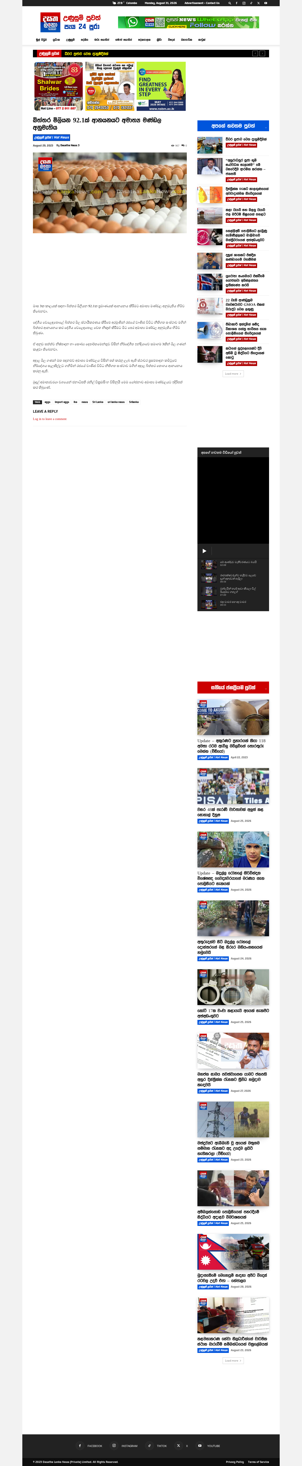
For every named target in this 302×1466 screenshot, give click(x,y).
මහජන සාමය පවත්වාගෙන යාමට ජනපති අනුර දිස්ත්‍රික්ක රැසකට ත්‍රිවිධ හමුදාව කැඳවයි (232, 1079)
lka (75, 402)
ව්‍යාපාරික (186, 39)
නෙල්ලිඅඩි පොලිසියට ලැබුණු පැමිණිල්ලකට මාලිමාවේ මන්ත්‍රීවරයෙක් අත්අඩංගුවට (246, 235)
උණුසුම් (70, 39)
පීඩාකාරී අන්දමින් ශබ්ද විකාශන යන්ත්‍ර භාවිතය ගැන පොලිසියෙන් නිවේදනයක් (246, 328)
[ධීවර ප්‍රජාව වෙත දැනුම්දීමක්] (209, 145)
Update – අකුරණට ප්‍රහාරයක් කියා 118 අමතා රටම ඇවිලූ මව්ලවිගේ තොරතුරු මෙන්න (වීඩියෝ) (231, 746)
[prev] (255, 53)
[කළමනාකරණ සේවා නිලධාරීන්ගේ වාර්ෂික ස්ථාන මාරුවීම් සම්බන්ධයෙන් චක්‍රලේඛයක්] (233, 1315)
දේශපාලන (144, 39)
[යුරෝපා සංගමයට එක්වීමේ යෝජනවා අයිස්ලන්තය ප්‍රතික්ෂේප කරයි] (209, 282)
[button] (230, 3)
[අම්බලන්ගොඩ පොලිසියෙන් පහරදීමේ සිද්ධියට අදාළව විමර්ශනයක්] (233, 1188)
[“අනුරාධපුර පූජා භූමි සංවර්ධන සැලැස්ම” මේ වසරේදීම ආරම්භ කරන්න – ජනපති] (209, 166)
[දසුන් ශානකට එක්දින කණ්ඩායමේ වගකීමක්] (209, 261)
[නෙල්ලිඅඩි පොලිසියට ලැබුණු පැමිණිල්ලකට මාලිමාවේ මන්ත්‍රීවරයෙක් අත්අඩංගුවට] (209, 237)
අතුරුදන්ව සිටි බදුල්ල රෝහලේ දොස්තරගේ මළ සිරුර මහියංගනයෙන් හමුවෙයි (229, 947)
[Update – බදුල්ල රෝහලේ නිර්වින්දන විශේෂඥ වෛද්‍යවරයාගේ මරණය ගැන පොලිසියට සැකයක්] (233, 849)
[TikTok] (251, 3)
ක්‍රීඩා (159, 39)
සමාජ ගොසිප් (123, 39)
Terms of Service (258, 1462)
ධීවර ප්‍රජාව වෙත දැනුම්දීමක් (86, 54)
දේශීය (84, 39)
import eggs (62, 402)
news (85, 402)
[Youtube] (265, 3)
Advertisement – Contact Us (202, 3)
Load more (231, 374)
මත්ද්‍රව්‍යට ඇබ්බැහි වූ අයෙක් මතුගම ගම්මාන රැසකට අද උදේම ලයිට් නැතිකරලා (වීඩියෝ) (228, 1148)
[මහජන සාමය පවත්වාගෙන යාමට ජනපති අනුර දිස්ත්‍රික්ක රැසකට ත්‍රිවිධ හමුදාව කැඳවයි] (233, 1051)
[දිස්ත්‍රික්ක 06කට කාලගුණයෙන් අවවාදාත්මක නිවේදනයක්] (209, 195)
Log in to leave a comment (50, 419)
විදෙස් (171, 39)
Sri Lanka (97, 402)
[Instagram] (244, 3)
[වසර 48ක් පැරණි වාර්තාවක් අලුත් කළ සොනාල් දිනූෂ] (233, 786)
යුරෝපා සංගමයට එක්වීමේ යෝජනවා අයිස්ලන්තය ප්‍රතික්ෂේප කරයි (245, 280)
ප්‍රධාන (56, 39)
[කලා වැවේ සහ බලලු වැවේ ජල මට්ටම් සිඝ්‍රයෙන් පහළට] (209, 216)
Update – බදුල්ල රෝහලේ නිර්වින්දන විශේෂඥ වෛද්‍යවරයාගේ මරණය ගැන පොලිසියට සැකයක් (230, 878)
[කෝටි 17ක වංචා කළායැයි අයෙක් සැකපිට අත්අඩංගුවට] (233, 987)
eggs (47, 402)
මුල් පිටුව (41, 39)
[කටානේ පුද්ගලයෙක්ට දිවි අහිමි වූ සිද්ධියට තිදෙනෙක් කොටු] (209, 354)
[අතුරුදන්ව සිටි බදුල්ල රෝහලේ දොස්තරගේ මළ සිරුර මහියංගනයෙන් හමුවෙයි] (233, 918)
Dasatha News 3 (70, 145)
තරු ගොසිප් (101, 39)
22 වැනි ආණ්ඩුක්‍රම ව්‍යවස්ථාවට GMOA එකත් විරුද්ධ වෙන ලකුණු (245, 304)
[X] (258, 3)
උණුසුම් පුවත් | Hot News (51, 137)
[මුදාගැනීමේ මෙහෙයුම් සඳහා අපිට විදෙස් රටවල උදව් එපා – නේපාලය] (233, 1252)
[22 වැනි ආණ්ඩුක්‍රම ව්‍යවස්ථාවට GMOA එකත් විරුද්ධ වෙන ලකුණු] (209, 306)
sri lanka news (116, 402)
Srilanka (134, 402)
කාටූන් (201, 39)
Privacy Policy (235, 1462)
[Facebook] (236, 3)
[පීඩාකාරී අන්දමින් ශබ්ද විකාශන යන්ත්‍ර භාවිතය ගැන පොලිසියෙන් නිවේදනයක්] (209, 330)
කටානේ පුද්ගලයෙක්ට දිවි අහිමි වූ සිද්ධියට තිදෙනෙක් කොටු (245, 352)
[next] (262, 53)
